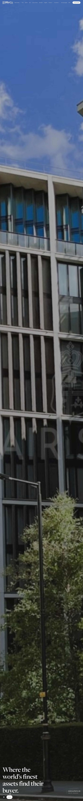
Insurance (56, 2)
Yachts (26, 2)
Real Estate (17, 2)
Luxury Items (35, 2)
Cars (23, 2)
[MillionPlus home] (8, 2)
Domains (41, 2)
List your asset (76, 2)
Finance (50, 2)
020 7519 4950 (64, 2)
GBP (69, 2)
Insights (45, 2)
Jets (30, 2)
